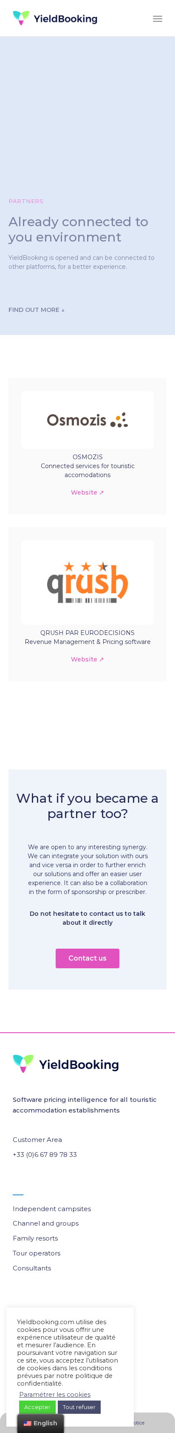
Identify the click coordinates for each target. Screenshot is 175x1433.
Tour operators (36, 1253)
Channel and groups (46, 1223)
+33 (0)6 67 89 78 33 (45, 1154)
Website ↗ (87, 492)
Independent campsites (52, 1209)
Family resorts (35, 1238)
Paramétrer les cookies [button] (54, 1394)
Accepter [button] (37, 1407)
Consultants (32, 1268)
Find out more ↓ (36, 310)
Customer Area (37, 1140)
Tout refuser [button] (79, 1407)
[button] (87, 958)
